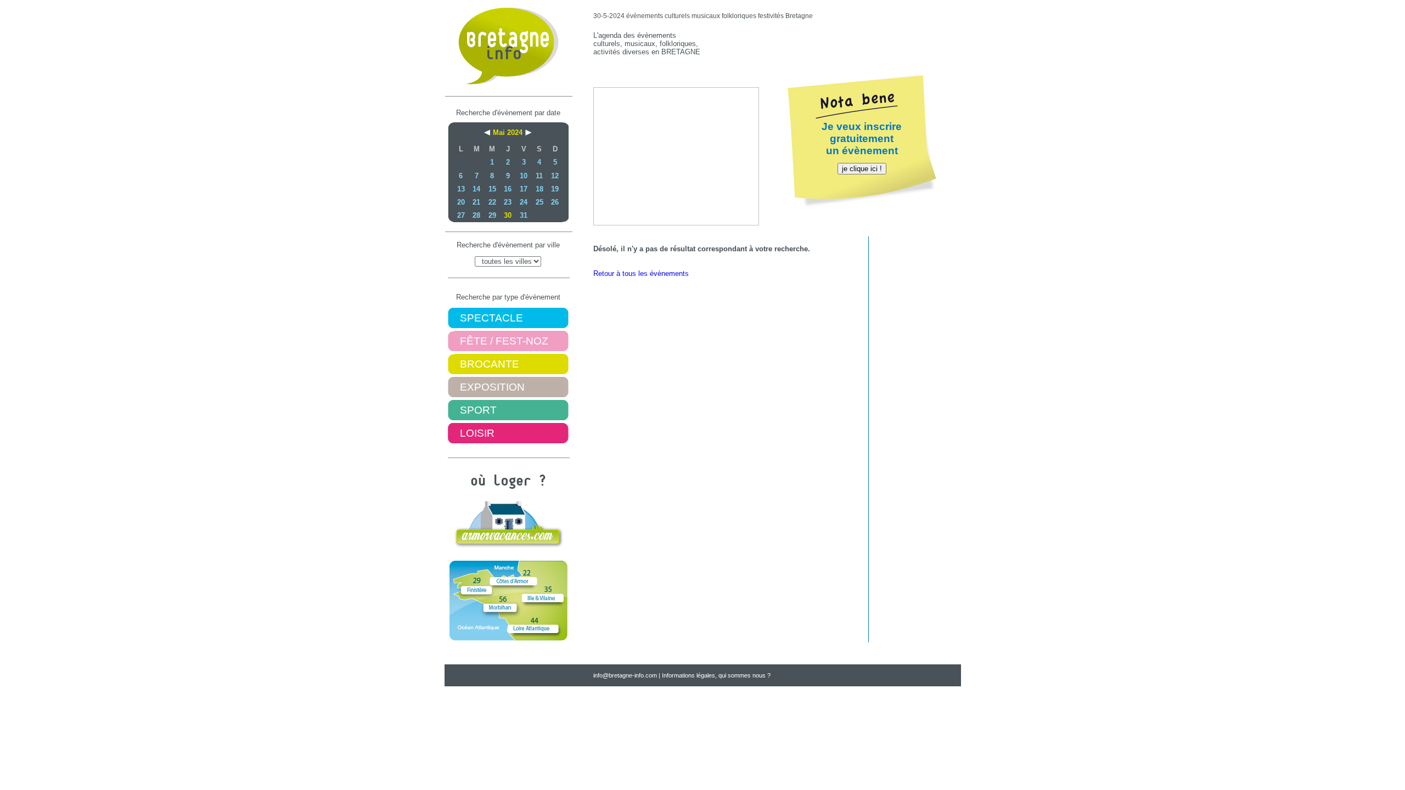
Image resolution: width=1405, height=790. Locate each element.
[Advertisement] (832, 43)
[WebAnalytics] (474, 676)
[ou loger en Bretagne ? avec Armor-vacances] (508, 545)
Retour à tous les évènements (641, 273)
